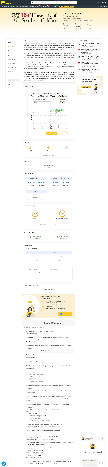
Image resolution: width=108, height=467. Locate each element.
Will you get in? (11, 46)
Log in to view (31, 182)
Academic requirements (13, 76)
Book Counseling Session (66, 6)
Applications (11, 55)
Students (10, 50)
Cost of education (12, 67)
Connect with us (11, 80)
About (9, 42)
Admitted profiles (12, 59)
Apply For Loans (86, 87)
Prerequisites (11, 71)
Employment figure (12, 63)
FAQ (9, 84)
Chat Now (65, 314)
